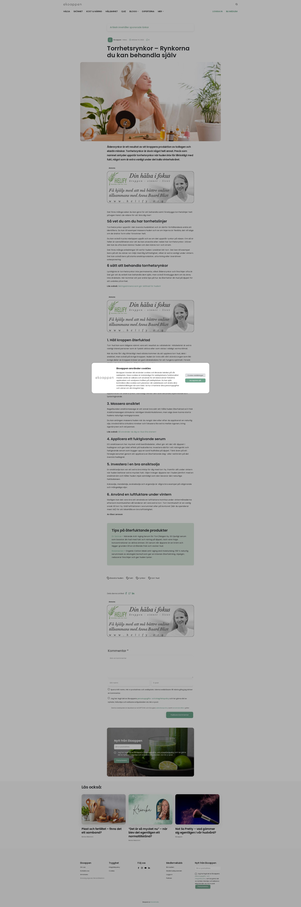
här (142, 388)
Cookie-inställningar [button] (195, 375)
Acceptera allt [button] (195, 380)
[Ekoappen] (104, 378)
